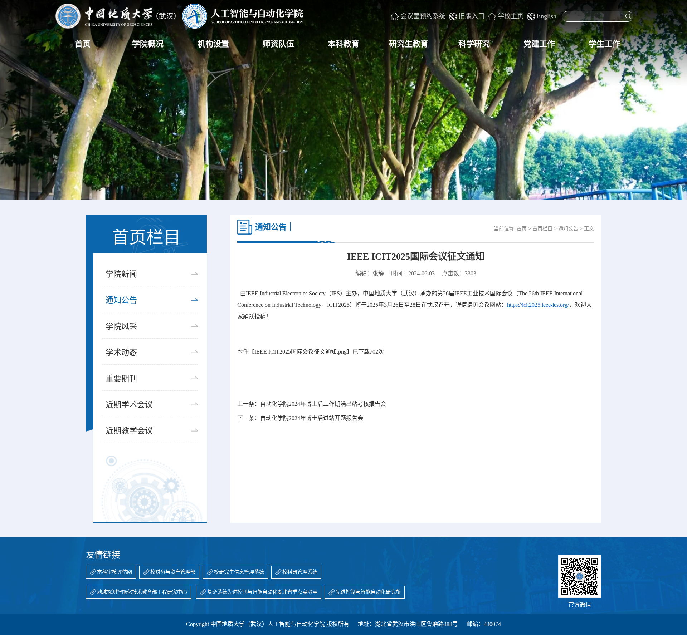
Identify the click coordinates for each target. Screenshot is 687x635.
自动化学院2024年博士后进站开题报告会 (311, 418)
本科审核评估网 (114, 572)
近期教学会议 (129, 430)
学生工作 (604, 43)
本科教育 (343, 43)
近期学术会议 (129, 404)
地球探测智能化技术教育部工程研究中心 (142, 592)
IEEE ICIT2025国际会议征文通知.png (300, 352)
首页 (83, 43)
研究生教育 (408, 43)
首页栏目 (542, 228)
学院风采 (121, 326)
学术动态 (121, 352)
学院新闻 (121, 274)
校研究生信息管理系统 (239, 572)
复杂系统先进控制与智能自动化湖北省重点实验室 (262, 592)
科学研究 (474, 43)
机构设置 (213, 43)
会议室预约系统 (422, 16)
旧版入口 (471, 16)
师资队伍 (278, 43)
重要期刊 (121, 378)
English (546, 16)
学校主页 (510, 16)
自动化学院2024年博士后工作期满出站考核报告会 (323, 404)
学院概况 (148, 43)
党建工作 (539, 43)
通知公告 (121, 300)
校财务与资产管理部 (172, 572)
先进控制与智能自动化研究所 (368, 592)
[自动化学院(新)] (179, 16)
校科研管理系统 (299, 572)
